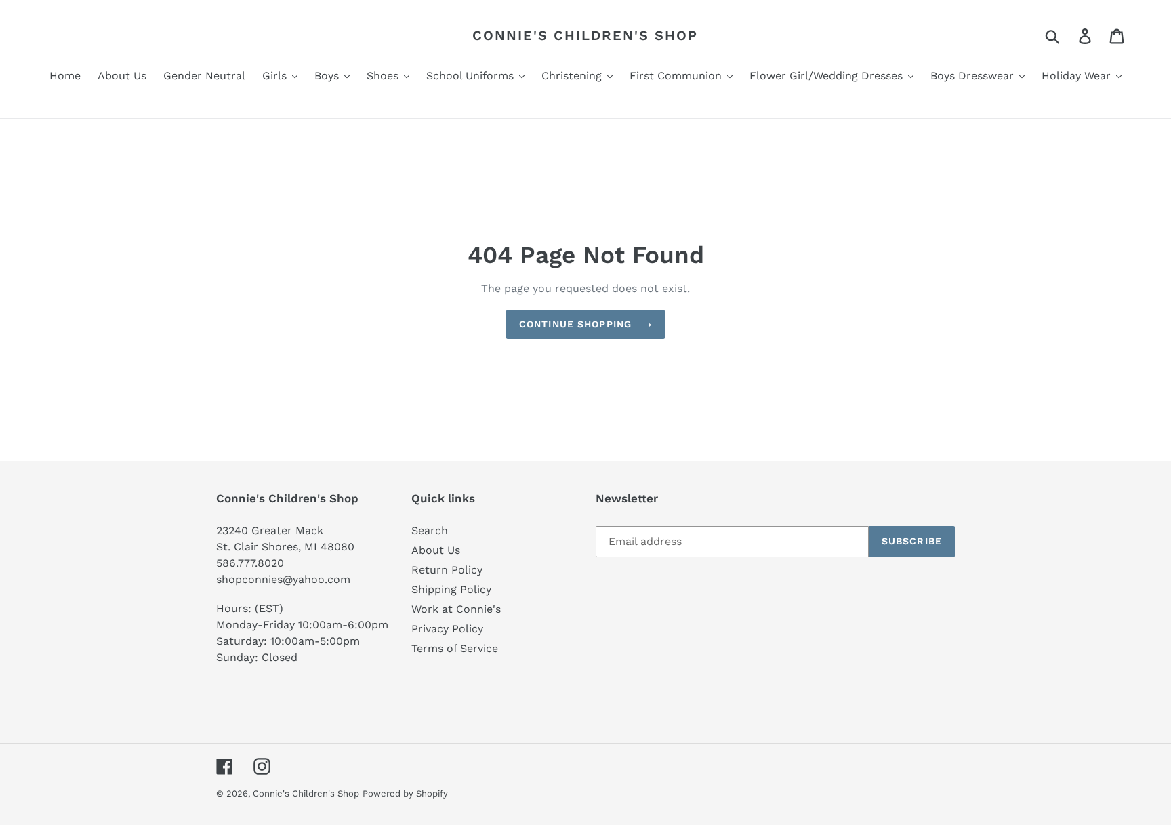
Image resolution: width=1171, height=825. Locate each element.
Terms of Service (454, 648)
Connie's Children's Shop (585, 35)
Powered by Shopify (405, 793)
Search (429, 530)
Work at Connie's (456, 609)
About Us (435, 550)
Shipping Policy (451, 589)
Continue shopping (575, 324)
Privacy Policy (447, 628)
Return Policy (446, 569)
